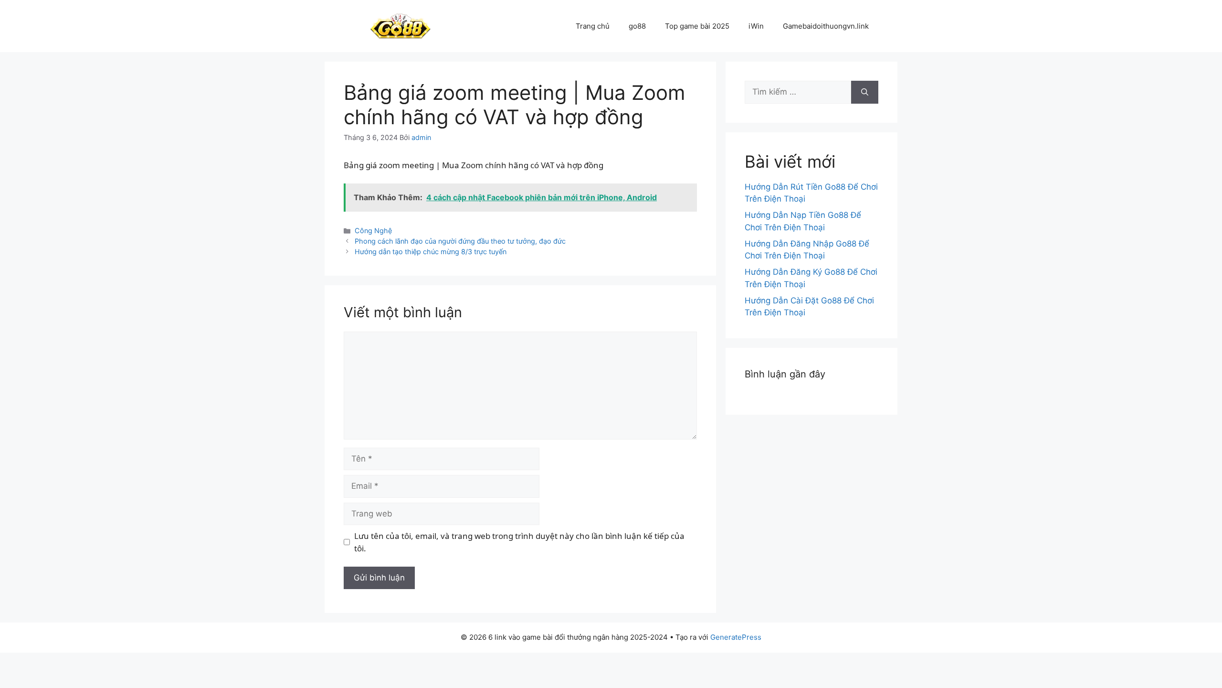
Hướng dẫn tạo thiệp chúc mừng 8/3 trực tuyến (430, 251)
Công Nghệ (373, 230)
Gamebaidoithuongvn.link (826, 26)
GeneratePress (735, 637)
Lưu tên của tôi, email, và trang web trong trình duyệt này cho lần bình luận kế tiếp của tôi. (519, 542)
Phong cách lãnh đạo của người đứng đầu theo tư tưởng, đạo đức (460, 241)
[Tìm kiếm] (864, 92)
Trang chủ (593, 26)
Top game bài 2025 (697, 26)
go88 (637, 26)
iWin (756, 26)
